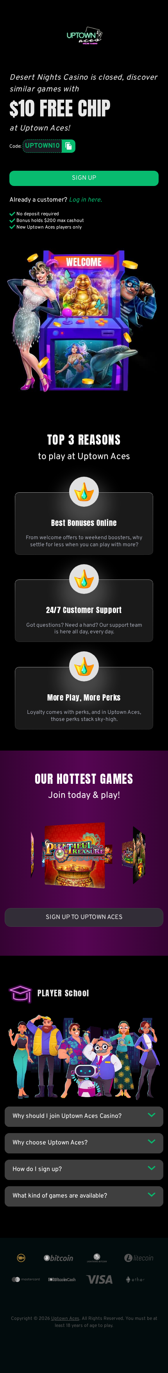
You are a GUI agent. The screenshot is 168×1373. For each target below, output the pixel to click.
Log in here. (85, 200)
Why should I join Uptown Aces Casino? (67, 1116)
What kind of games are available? (60, 1196)
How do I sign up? (37, 1169)
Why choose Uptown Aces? (50, 1143)
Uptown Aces (65, 1319)
